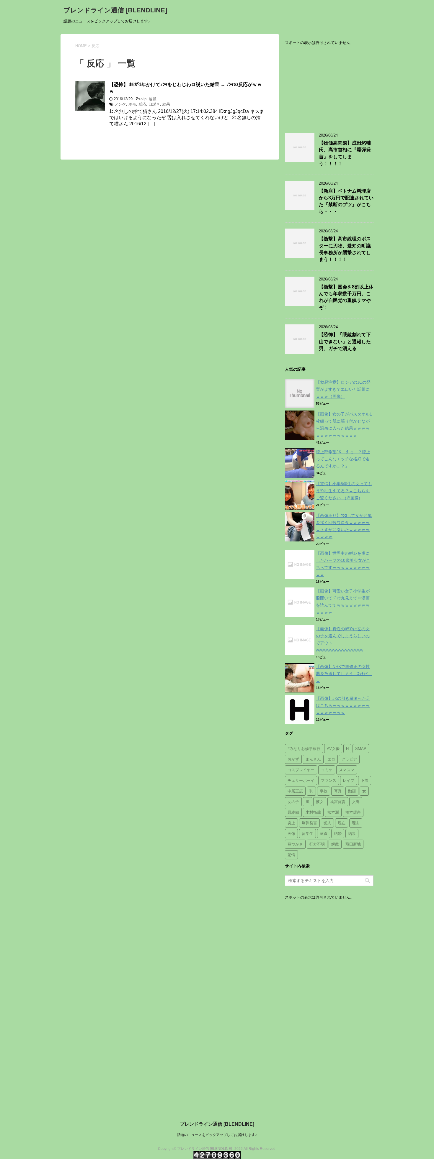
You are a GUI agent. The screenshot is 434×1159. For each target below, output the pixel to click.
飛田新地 (353, 844)
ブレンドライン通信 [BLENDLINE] (115, 10)
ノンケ (120, 104)
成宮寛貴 (337, 802)
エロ (331, 759)
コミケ (326, 770)
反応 (142, 104)
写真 (338, 791)
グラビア (349, 759)
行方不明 (317, 844)
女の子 (293, 802)
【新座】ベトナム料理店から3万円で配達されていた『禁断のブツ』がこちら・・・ (346, 201)
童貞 (323, 833)
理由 (356, 823)
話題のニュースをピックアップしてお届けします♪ (217, 1135)
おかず (293, 759)
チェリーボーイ (301, 780)
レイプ (348, 780)
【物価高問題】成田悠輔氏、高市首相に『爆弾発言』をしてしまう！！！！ (345, 153)
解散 (335, 844)
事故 (323, 791)
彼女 (320, 802)
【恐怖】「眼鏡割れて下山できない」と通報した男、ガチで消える (345, 341)
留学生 (307, 833)
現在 (341, 823)
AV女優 (333, 748)
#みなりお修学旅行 (304, 748)
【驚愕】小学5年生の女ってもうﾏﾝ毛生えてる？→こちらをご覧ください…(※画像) (344, 490)
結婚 (338, 833)
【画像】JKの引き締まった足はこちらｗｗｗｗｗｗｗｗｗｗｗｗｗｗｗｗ (343, 705)
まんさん (313, 759)
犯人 (327, 823)
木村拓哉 (313, 812)
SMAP (360, 748)
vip (143, 99)
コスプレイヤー (301, 770)
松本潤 (333, 812)
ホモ (132, 104)
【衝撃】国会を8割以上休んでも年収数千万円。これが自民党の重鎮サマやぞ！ (346, 297)
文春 (356, 802)
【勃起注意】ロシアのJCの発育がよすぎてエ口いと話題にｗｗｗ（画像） (343, 389)
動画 (352, 791)
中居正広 (295, 791)
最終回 (293, 812)
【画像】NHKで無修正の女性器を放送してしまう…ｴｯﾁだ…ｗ (344, 673)
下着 (364, 780)
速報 (152, 99)
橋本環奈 (353, 812)
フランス (328, 780)
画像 (291, 833)
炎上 (291, 823)
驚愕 (291, 855)
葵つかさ (295, 844)
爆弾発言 (309, 823)
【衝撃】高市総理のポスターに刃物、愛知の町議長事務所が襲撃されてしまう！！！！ (345, 249)
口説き (154, 104)
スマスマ (346, 770)
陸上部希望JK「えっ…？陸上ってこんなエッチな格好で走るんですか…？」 (343, 458)
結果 (166, 104)
